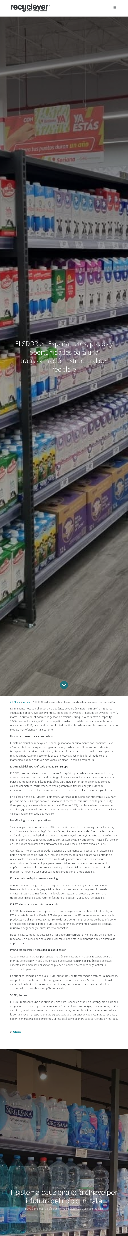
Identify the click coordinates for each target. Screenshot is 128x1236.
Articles (27, 702)
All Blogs (15, 702)
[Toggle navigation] (115, 7)
